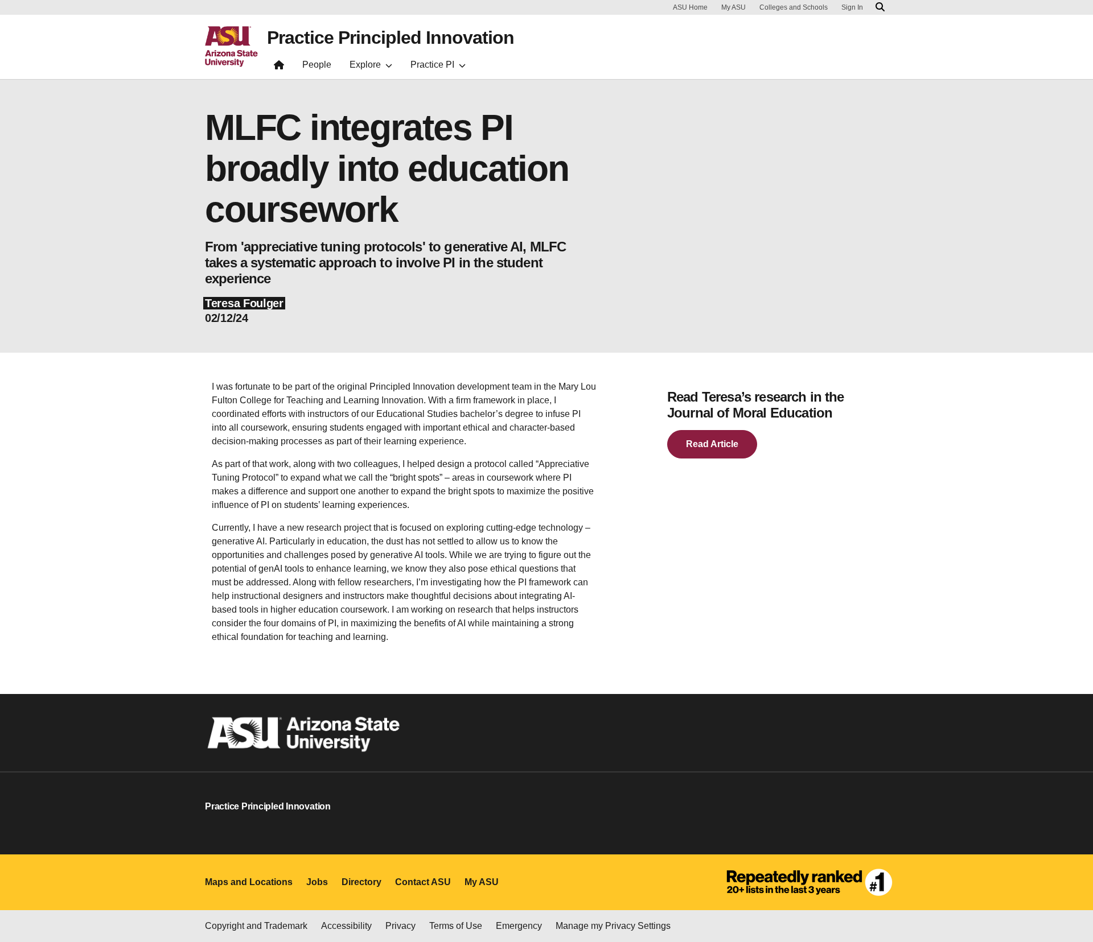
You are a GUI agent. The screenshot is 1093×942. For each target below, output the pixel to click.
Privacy (400, 926)
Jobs (317, 882)
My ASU (733, 7)
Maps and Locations (249, 882)
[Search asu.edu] (880, 7)
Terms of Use (455, 926)
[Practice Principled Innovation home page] (279, 67)
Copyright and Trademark (256, 926)
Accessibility (346, 926)
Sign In (852, 7)
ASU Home (690, 7)
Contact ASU (423, 882)
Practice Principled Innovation (390, 37)
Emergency (519, 926)
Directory (361, 882)
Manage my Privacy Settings (613, 926)
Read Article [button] (712, 444)
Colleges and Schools (793, 7)
